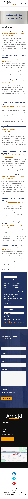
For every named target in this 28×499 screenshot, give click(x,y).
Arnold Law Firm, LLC (14, 33)
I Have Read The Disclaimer (9, 392)
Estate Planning (9, 35)
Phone (3, 361)
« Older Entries (5, 269)
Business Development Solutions (11, 494)
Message (4, 369)
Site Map (13, 492)
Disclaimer (4, 389)
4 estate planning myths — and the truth (11, 245)
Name (3, 345)
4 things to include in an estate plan (10, 174)
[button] (23, 3)
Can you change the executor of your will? (12, 31)
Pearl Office (8, 439)
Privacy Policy (19, 492)
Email (3, 353)
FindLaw (24, 494)
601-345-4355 (14, 4)
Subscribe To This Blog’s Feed (12, 319)
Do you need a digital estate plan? (10, 79)
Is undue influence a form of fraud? (13, 292)
